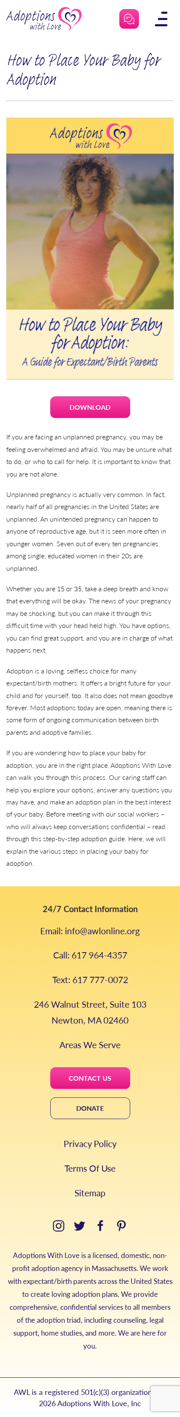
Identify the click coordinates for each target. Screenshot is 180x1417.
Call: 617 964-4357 (90, 955)
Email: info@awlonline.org (90, 931)
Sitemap (90, 1193)
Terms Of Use (90, 1168)
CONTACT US (90, 1078)
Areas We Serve (90, 1045)
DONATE (90, 1108)
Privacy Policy (90, 1143)
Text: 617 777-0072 (90, 979)
